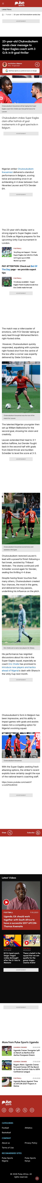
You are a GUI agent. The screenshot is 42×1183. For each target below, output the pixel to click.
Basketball (6, 1132)
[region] (21, 950)
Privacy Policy (31, 1143)
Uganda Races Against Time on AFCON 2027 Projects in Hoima (26, 1083)
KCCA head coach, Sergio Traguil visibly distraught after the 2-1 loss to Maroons (12, 958)
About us (6, 1143)
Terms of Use (8, 1147)
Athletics (28, 1128)
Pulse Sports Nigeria (7, 1159)
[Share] (37, 64)
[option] (12, 950)
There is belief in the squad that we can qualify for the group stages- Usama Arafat (31, 958)
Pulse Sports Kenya (30, 1159)
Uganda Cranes (20, 1047)
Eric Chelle (14, 664)
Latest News (6, 9)
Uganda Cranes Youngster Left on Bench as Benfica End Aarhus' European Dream (27, 1052)
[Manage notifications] (37, 1178)
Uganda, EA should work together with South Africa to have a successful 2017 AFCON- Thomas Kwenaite (20, 921)
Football (8, 14)
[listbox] (22, 950)
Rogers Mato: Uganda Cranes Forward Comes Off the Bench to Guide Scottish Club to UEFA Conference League (27, 1068)
